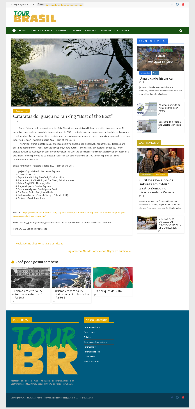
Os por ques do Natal (108, 291)
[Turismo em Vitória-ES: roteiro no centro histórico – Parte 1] (71, 268)
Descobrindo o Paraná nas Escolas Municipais (169, 123)
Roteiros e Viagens (21, 111)
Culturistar (121, 30)
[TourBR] (14, 30)
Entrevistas (145, 73)
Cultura (77, 30)
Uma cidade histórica (156, 78)
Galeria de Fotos (91, 361)
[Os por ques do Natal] (113, 268)
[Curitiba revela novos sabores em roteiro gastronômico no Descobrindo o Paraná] (160, 149)
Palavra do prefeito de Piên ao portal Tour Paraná (169, 107)
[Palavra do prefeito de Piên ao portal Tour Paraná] (147, 103)
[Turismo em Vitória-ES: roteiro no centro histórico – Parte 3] (30, 268)
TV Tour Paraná (161, 174)
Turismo (61, 30)
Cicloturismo (89, 356)
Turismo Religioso (92, 351)
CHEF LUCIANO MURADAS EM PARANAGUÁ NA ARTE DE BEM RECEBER (169, 223)
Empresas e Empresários (95, 342)
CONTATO (105, 30)
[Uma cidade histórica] (160, 47)
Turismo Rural (90, 346)
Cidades (89, 30)
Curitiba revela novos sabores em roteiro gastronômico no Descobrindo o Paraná (156, 186)
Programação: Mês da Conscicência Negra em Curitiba (98, 251)
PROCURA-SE (51, 4)
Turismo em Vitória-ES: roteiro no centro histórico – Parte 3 (30, 294)
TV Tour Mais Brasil (40, 30)
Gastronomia (146, 174)
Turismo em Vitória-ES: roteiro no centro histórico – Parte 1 (71, 294)
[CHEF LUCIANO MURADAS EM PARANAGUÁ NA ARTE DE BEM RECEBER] (147, 217)
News (155, 73)
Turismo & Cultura (92, 327)
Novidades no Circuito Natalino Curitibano (37, 243)
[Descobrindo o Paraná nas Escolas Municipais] (147, 120)
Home (22, 30)
